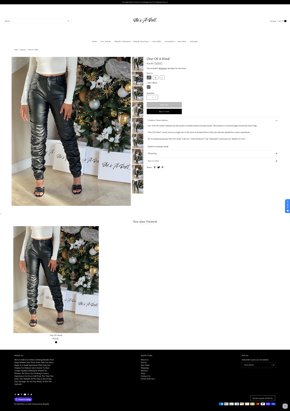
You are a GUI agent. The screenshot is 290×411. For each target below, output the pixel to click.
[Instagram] (28, 394)
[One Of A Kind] (56, 279)
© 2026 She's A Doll (22, 404)
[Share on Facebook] (154, 167)
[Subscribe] (273, 365)
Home (94, 41)
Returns (144, 370)
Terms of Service (148, 379)
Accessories (169, 41)
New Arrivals (106, 41)
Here (147, 2)
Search (144, 362)
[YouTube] (25, 394)
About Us (144, 360)
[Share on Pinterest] (162, 167)
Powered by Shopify (40, 404)
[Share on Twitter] (158, 167)
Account (273, 21)
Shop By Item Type (140, 41)
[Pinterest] (21, 394)
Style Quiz (194, 41)
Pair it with (153, 161)
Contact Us (145, 376)
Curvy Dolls (156, 41)
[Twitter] (18, 394)
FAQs (143, 373)
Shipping (162, 68)
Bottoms (23, 50)
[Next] (20, 60)
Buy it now (164, 111)
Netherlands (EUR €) (263, 398)
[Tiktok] (31, 394)
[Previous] (15, 60)
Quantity (150, 93)
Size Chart (182, 41)
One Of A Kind (56, 335)
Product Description (158, 120)
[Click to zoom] (127, 60)
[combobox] (37, 21)
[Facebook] (15, 394)
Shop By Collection (122, 41)
